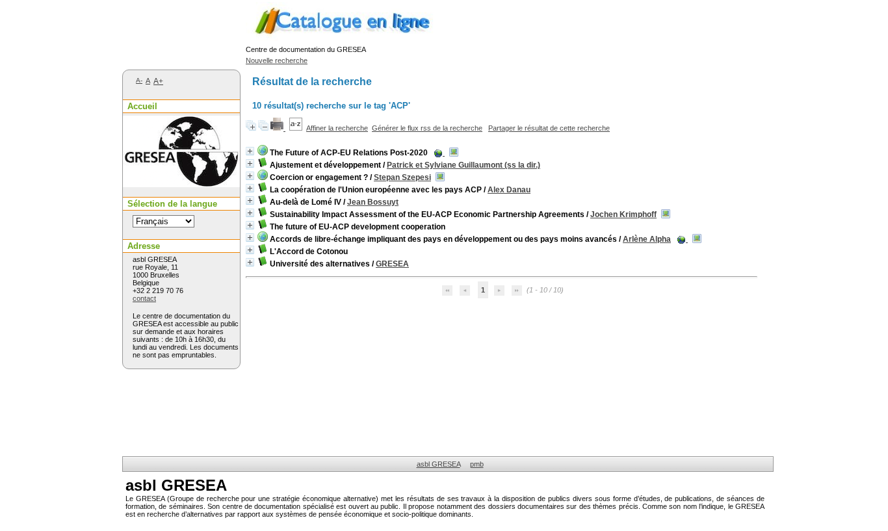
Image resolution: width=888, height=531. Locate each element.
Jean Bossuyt (372, 202)
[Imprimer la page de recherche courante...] (277, 128)
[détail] (250, 151)
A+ (158, 81)
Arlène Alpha (647, 239)
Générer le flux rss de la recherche (427, 128)
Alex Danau (509, 189)
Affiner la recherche (337, 128)
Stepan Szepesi (402, 177)
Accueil (142, 106)
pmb (477, 464)
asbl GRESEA (438, 464)
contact (144, 298)
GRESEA (392, 263)
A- (139, 80)
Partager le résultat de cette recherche (549, 128)
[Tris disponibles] (295, 128)
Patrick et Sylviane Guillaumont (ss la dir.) (463, 165)
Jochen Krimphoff (623, 214)
